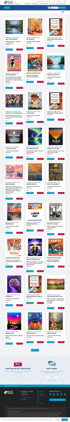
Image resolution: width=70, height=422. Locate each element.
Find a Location (53, 1)
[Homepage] (12, 392)
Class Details (9, 49)
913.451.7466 (23, 399)
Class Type (7, 7)
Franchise (47, 1)
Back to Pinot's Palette (40, 1)
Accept (64, 419)
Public (54, 7)
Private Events (35, 3)
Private (62, 7)
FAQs (50, 3)
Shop (54, 3)
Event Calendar (40, 391)
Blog (57, 3)
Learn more (50, 419)
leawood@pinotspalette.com (26, 397)
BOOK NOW (19, 49)
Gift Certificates (44, 3)
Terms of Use (9, 410)
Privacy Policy (15, 410)
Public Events (28, 3)
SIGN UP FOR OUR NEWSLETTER (57, 399)
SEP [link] (63, 12)
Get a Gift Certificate (18, 377)
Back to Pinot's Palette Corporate (11, 385)
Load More (35, 350)
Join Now (52, 377)
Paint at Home (63, 3)
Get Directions (23, 395)
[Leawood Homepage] (9, 2)
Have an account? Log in (52, 380)
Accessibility (20, 410)
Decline (57, 419)
